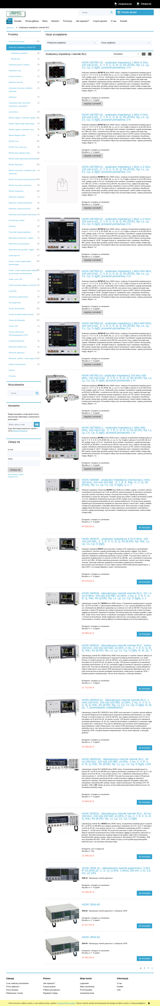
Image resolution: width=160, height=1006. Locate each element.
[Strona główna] (16, 13)
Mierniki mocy (14, 141)
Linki (119, 990)
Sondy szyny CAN (15, 279)
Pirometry (12, 226)
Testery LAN (13, 326)
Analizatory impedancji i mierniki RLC (22, 47)
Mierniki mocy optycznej (17, 147)
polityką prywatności (20, 431)
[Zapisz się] (37, 424)
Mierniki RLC (15, 59)
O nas (119, 983)
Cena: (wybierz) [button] (108, 43)
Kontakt (120, 986)
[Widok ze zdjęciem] (143, 54)
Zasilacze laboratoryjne (17, 364)
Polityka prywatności (51, 990)
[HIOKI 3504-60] (62, 915)
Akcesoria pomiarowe (16, 42)
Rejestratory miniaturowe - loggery (21, 238)
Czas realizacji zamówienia (17, 983)
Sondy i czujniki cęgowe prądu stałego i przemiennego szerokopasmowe (23, 271)
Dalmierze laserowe (16, 82)
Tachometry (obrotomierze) (18, 297)
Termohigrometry (15, 303)
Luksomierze (13, 112)
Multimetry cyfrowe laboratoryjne (20, 203)
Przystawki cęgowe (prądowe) (19, 232)
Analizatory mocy (15, 71)
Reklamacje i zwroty (14, 993)
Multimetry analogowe (16, 197)
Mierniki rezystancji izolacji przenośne (22, 179)
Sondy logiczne (14, 255)
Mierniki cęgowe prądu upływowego (21, 124)
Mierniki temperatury (16, 191)
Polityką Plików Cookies (66, 1003)
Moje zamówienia (87, 986)
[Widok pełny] (149, 54)
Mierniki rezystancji (16, 164)
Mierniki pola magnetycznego (19, 153)
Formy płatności (12, 986)
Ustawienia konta (87, 993)
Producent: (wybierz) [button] (56, 43)
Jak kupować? (49, 983)
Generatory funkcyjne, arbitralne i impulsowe (21, 89)
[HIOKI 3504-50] (62, 948)
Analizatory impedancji (19, 53)
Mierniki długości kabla (17, 135)
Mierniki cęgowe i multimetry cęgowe (22, 118)
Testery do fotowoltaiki (17, 320)
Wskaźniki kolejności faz (18, 347)
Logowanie (84, 983)
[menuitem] (17, 21)
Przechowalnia (86, 990)
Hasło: (10, 459)
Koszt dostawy (12, 990)
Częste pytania (49, 986)
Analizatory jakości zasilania (19, 65)
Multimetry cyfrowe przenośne (19, 209)
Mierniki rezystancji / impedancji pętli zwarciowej (22, 172)
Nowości (12, 370)
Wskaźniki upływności (17, 353)
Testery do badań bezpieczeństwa (21, 314)
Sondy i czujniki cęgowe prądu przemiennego (20, 262)
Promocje (12, 376)
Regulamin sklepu (50, 993)
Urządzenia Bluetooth (16, 341)
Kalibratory (12, 97)
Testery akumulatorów (17, 308)
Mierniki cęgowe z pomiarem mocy (21, 129)
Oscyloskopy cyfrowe (16, 220)
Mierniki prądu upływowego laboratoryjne (23, 159)
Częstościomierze (15, 76)
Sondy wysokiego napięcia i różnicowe (23, 285)
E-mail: (10, 450)
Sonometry (13, 291)
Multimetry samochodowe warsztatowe (23, 215)
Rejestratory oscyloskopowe (19, 244)
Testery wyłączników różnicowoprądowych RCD (18, 333)
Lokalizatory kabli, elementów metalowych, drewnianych (19, 104)
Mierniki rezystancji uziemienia (20, 185)
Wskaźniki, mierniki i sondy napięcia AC (23, 358)
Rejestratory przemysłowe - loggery (21, 250)
